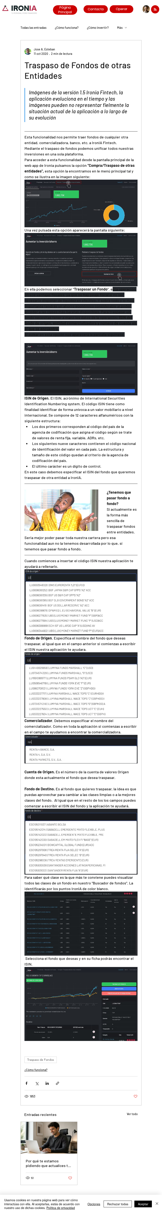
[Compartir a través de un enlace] (57, 1083)
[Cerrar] (156, 1204)
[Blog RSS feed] (155, 9)
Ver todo (132, 1114)
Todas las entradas (33, 27)
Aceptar (143, 1204)
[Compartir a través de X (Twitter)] (37, 1083)
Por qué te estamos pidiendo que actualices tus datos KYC (49, 1163)
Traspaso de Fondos (40, 1060)
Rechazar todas (117, 1204)
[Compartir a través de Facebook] (26, 1083)
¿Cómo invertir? (98, 27)
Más (120, 27)
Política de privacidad (60, 1208)
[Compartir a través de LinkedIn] (47, 1083)
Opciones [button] (94, 1204)
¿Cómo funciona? (66, 27)
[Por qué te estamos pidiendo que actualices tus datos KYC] (49, 1138)
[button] (61, 510)
